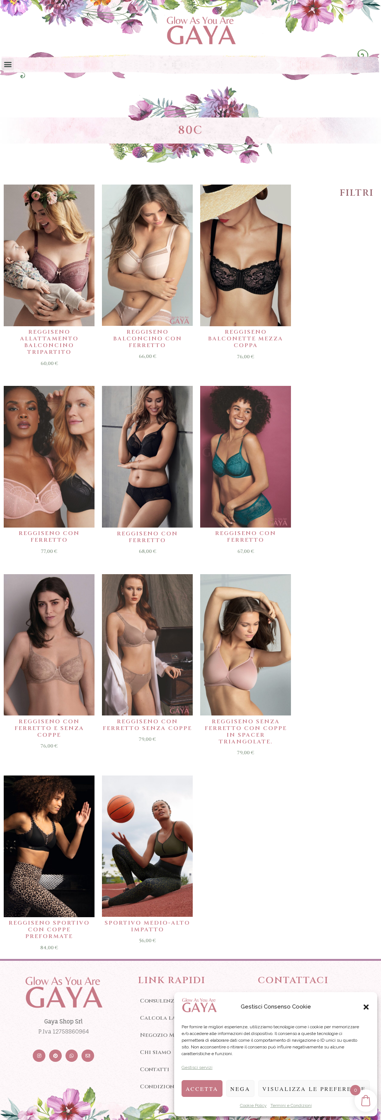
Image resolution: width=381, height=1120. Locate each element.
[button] (366, 1007)
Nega (240, 1088)
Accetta (202, 1088)
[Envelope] (87, 1056)
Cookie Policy (253, 1105)
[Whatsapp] (71, 1056)
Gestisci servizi (197, 1067)
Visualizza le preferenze (314, 1088)
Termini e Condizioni (291, 1105)
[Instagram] (39, 1056)
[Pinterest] (55, 1056)
